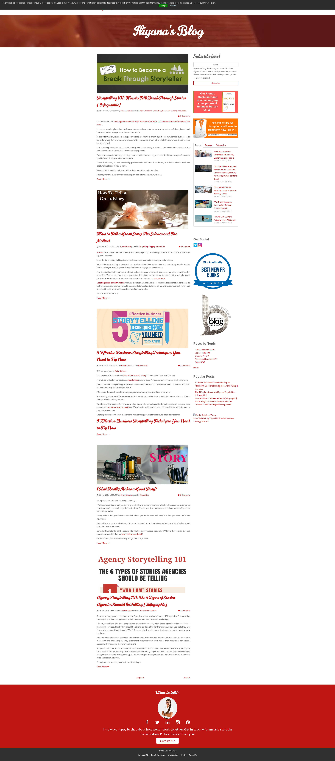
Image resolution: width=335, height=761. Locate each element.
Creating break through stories (111, 282)
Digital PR (214, 418)
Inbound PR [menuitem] (143, 755)
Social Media (202, 352)
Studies (100, 252)
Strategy (197, 421)
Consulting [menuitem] (173, 755)
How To (197, 418)
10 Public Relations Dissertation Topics (212, 382)
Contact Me (167, 741)
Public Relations (146, 111)
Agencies (152, 610)
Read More (102, 179)
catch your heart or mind (118, 407)
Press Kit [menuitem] (193, 755)
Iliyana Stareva (126, 111)
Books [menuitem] (183, 755)
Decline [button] (173, 5)
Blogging (152, 247)
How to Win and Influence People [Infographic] (216, 398)
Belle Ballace (120, 371)
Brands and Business (206, 359)
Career (200, 362)
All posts (140, 677)
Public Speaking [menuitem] (158, 755)
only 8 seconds (158, 278)
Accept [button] (163, 5)
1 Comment (185, 247)
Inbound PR (182, 111)
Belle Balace (125, 365)
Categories (221, 145)
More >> (205, 421)
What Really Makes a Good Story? (127, 489)
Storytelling (157, 111)
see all (196, 367)
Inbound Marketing (169, 111)
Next (186, 677)
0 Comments (185, 116)
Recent (198, 145)
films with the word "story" (135, 375)
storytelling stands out (132, 534)
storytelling (132, 380)
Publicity (205, 418)
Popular (208, 145)
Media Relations (226, 418)
